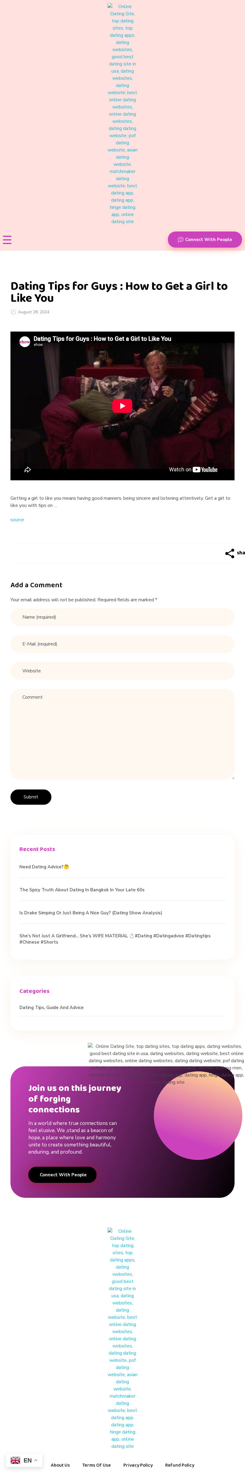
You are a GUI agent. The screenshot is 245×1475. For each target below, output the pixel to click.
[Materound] (122, 114)
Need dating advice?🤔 (44, 867)
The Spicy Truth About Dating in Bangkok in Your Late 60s (82, 890)
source (17, 519)
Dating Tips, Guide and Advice (51, 1008)
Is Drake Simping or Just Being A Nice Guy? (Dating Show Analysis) (90, 913)
